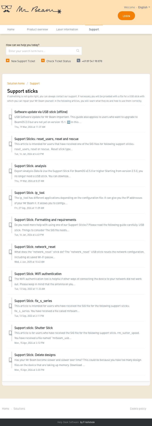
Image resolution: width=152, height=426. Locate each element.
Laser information (67, 29)
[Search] (78, 51)
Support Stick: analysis (30, 165)
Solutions (19, 408)
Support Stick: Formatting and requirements (45, 219)
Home (10, 29)
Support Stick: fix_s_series (33, 300)
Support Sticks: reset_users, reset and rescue (46, 138)
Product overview (37, 29)
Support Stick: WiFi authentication (38, 273)
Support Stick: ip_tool (29, 192)
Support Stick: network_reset (34, 246)
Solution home (16, 83)
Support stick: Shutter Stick (33, 327)
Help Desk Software (68, 422)
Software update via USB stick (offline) (40, 111)
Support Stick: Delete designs (35, 354)
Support (94, 29)
